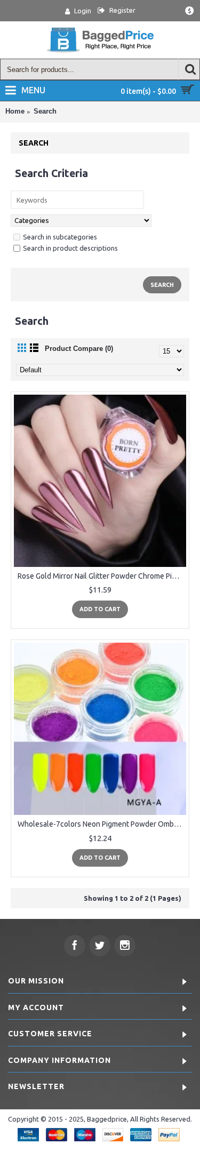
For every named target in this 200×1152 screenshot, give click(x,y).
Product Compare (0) (79, 349)
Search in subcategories (60, 237)
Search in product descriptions (70, 248)
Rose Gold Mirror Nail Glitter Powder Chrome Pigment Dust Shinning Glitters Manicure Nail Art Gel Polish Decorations (102, 576)
